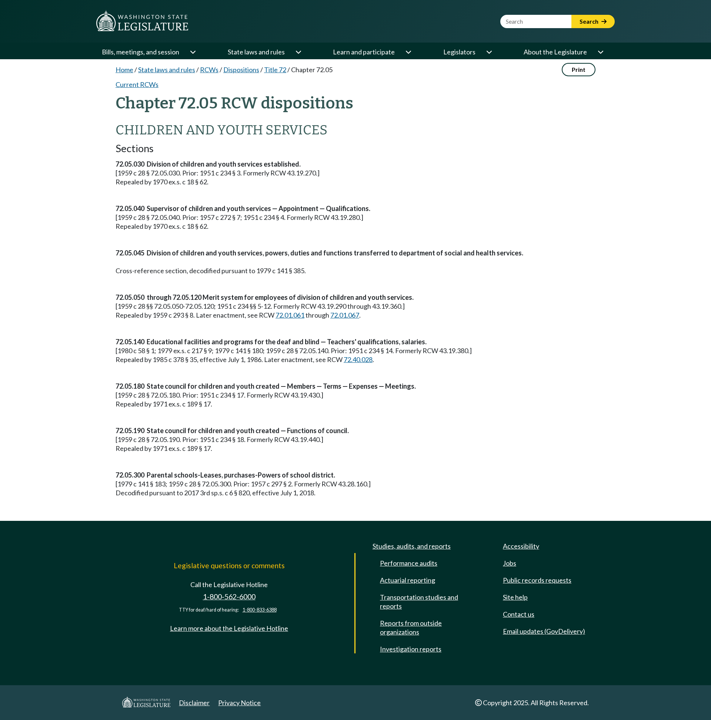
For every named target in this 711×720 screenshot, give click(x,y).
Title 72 (275, 70)
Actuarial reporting (407, 580)
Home (124, 70)
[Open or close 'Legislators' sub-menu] (489, 51)
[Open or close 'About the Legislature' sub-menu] (600, 51)
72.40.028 (358, 359)
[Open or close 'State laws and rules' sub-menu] (298, 51)
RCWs (209, 70)
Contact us (518, 614)
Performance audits (408, 563)
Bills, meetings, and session (140, 52)
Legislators (459, 52)
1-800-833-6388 (260, 610)
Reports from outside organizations (411, 627)
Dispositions (241, 70)
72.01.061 (290, 315)
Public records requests (537, 580)
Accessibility (521, 546)
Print (578, 69)
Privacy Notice (239, 703)
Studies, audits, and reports (412, 546)
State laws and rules (256, 52)
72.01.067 (344, 315)
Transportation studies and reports (419, 601)
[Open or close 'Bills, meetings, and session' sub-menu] (193, 51)
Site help (515, 597)
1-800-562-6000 (229, 596)
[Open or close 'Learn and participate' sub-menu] (408, 51)
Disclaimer (194, 703)
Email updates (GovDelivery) (544, 631)
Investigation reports (410, 649)
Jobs (509, 563)
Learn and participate (364, 52)
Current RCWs (137, 84)
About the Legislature (555, 52)
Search (590, 21)
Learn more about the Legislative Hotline (229, 628)
